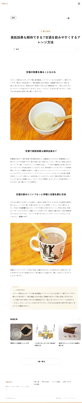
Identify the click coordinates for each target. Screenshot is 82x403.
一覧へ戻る (41, 361)
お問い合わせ (67, 381)
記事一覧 (36, 381)
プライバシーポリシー (70, 398)
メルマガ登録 (56, 381)
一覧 (68, 18)
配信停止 (58, 398)
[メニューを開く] (78, 3)
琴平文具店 (45, 381)
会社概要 (36, 384)
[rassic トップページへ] (5, 3)
